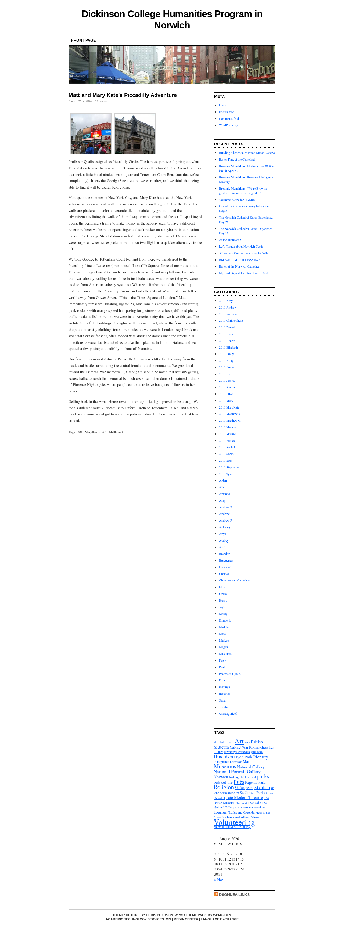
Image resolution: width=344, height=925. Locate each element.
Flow (222, 587)
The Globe (254, 803)
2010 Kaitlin (227, 387)
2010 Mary (226, 400)
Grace (223, 593)
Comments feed (229, 118)
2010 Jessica (227, 380)
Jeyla (222, 607)
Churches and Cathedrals (235, 580)
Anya (222, 534)
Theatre (223, 707)
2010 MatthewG (112, 432)
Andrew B (225, 507)
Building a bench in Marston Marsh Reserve (247, 152)
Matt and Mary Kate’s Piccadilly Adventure (123, 95)
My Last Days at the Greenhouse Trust (243, 273)
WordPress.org (228, 125)
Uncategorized (228, 713)
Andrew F (225, 513)
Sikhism (262, 787)
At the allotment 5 (230, 239)
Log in (223, 105)
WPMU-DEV (222, 915)
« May (219, 879)
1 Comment (101, 101)
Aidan (223, 480)
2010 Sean (225, 460)
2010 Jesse (226, 374)
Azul (222, 547)
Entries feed (226, 112)
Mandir (248, 761)
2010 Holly (226, 360)
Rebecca (224, 693)
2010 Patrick (227, 440)
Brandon (224, 553)
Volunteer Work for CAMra (237, 199)
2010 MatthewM (230, 420)
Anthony (224, 527)
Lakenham (236, 762)
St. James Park (252, 792)
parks (263, 776)
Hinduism (223, 756)
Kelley (223, 613)
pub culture (223, 782)
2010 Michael (227, 434)
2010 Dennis (227, 340)
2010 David (226, 334)
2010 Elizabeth (228, 347)
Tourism (220, 812)
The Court (241, 803)
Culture (218, 752)
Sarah (222, 700)
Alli (221, 487)
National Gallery (251, 766)
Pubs (222, 680)
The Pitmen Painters (247, 807)
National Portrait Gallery (237, 771)
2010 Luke (226, 394)
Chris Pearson (159, 915)
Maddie (224, 627)
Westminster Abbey (232, 826)
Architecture (224, 742)
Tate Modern (237, 797)
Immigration (221, 762)
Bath (247, 742)
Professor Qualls (230, 673)
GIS (168, 919)
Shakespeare (244, 787)
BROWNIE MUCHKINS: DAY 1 (241, 260)
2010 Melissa (227, 427)
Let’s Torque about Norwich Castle (241, 246)
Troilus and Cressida (241, 812)
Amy (222, 500)
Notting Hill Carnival (242, 777)
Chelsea (224, 574)
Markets (224, 640)
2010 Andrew (228, 307)
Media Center (186, 919)
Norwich (221, 776)
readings (224, 687)
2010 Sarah (226, 453)
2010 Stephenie (229, 467)
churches (267, 747)
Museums (225, 653)
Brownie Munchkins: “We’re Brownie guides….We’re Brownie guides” (243, 190)
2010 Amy (226, 300)
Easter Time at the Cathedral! (237, 159)
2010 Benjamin (228, 314)
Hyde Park (243, 757)
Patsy (222, 660)
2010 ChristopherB (231, 320)
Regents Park (255, 782)
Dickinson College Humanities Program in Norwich (172, 19)
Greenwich (243, 752)
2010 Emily (226, 354)
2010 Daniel (227, 327)
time (262, 807)
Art (239, 740)
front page (83, 40)
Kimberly (225, 620)
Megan (223, 647)
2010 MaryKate (88, 432)
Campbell (225, 567)
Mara (222, 633)
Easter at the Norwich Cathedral (239, 266)
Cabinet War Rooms (245, 747)
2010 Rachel (227, 447)
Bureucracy (226, 560)
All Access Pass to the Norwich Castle (243, 253)
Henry (223, 600)
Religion (224, 787)
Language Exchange (220, 919)
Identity (260, 756)
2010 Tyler (226, 474)
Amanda (224, 494)
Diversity (230, 752)
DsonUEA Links (234, 895)
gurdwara (257, 752)
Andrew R (225, 520)
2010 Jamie (226, 367)
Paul (222, 667)
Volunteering (234, 821)
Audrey (224, 540)
